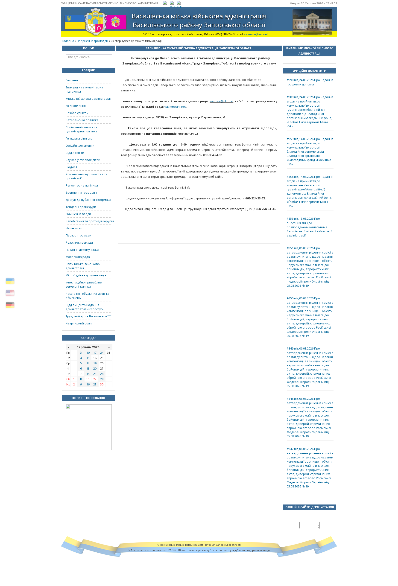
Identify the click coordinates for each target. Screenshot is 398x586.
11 (88, 358)
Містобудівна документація (86, 275)
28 (101, 374)
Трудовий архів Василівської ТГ (88, 316)
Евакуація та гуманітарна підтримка (84, 89)
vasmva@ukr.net (256, 34)
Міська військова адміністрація (88, 98)
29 (101, 379)
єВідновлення (76, 106)
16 (88, 384)
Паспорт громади (78, 235)
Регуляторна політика (82, 185)
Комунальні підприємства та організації (87, 176)
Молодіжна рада (78, 257)
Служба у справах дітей (83, 160)
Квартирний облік (79, 323)
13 (88, 368)
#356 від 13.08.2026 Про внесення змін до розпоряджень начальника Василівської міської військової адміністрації (309, 226)
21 (95, 374)
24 (101, 352)
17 (95, 352)
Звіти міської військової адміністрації (83, 266)
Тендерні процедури (81, 207)
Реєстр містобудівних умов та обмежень (87, 296)
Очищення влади (78, 214)
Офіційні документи (80, 145)
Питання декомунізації (82, 250)
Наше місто (74, 228)
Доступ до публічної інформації (88, 200)
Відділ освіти (75, 153)
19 (95, 363)
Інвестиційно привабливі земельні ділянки (84, 284)
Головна (68, 41)
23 (95, 384)
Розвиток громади (79, 242)
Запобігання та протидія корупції (90, 221)
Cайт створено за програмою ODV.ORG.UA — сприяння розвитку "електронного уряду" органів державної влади (199, 550)
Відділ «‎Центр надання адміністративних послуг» (84, 307)
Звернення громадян (92, 41)
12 (88, 363)
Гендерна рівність (79, 138)
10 (88, 352)
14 (88, 374)
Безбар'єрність (77, 113)
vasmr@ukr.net (175, 107)
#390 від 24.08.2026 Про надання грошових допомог (310, 82)
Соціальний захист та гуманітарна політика (81, 129)
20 (95, 368)
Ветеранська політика (82, 120)
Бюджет (71, 167)
